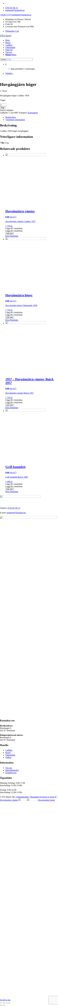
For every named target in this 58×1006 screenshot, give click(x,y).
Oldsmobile (10, 755)
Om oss (8, 768)
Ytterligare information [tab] (15, 120)
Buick (8, 752)
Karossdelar (33, 113)
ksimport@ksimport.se (15, 10)
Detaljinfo (13, 236)
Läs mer (9, 233)
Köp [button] (7, 236)
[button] (14, 228)
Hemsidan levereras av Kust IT (43, 797)
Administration (22, 797)
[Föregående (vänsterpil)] (1, 1005)
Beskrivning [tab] (10, 117)
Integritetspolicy (12, 770)
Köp (2, 108)
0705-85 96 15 (11, 8)
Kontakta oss (10, 773)
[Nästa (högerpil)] (4, 1005)
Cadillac (8, 750)
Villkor (8, 757)
